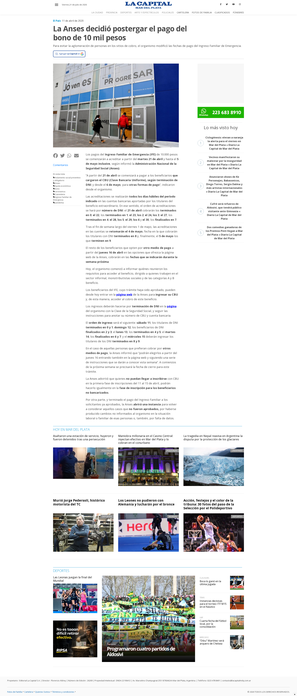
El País (57, 20)
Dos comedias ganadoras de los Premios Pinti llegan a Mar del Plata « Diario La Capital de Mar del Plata (221, 233)
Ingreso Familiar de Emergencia (62, 198)
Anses (57, 183)
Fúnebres (238, 12)
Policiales (168, 12)
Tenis (202, 597)
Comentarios (60, 165)
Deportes (126, 12)
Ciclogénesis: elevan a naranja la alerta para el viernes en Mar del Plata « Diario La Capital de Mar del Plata (221, 143)
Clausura (111, 644)
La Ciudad (97, 12)
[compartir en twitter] (63, 155)
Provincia (111, 12)
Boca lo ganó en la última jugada (210, 583)
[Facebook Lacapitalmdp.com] (221, 4)
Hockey (92, 586)
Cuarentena (60, 194)
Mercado (204, 637)
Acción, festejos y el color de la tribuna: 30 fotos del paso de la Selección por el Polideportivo (208, 504)
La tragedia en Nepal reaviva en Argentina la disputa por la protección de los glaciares (213, 437)
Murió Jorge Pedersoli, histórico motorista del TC (79, 502)
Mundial (173, 516)
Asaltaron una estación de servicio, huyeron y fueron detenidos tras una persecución (83, 437)
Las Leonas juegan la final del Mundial (72, 578)
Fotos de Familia (202, 12)
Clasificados (222, 12)
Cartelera (183, 12)
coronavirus (60, 191)
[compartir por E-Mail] (77, 155)
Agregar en (70, 53)
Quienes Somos (42, 691)
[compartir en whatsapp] (70, 155)
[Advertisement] (221, 83)
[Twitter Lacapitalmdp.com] (227, 4)
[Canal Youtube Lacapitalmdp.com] (233, 4)
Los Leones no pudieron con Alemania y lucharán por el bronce (146, 502)
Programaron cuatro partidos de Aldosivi (141, 651)
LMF (201, 617)
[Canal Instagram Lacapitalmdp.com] (239, 4)
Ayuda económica (63, 186)
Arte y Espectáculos (147, 12)
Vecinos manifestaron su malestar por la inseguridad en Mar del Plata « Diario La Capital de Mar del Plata (221, 162)
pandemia (59, 202)
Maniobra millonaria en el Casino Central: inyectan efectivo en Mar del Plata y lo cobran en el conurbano (145, 439)
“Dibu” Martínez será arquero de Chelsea (212, 642)
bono (57, 188)
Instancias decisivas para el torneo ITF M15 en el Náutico (213, 603)
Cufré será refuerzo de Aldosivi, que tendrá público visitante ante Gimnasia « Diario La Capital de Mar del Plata (221, 211)
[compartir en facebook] (56, 155)
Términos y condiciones (63, 691)
